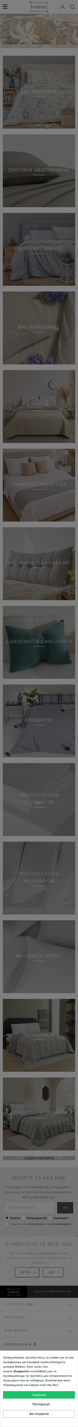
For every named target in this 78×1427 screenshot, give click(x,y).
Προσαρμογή (40, 1404)
